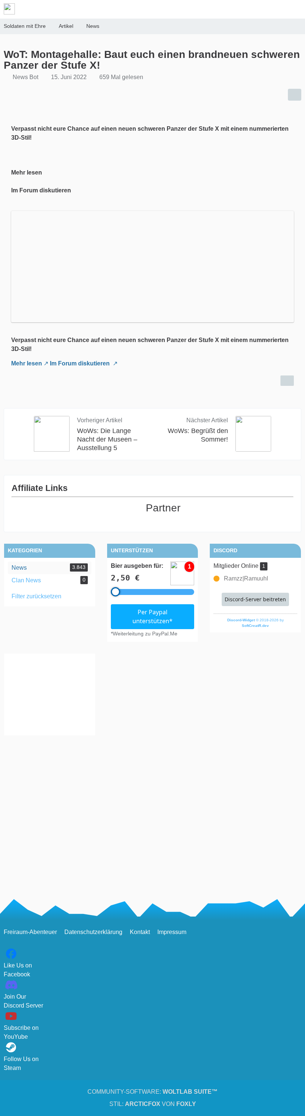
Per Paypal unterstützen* (152, 616)
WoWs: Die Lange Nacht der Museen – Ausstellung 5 (107, 439)
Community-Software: (152, 1092)
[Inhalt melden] (287, 380)
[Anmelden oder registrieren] (276, 9)
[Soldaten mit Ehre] (9, 8)
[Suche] (258, 9)
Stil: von (152, 1104)
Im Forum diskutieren (80, 363)
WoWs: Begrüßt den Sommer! (198, 435)
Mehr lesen (26, 363)
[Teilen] (294, 95)
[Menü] (295, 9)
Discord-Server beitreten (255, 599)
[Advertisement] (50, 694)
